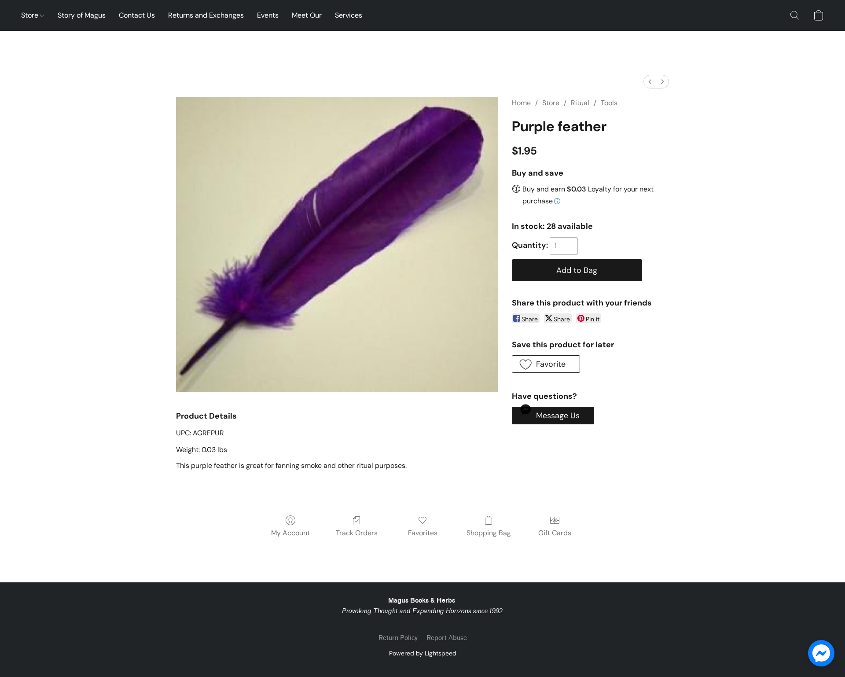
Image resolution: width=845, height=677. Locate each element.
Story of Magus (82, 15)
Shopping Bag (489, 532)
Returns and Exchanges (206, 15)
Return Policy (398, 638)
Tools (609, 102)
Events (268, 15)
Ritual (580, 102)
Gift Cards (554, 532)
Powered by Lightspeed (422, 653)
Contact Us (137, 15)
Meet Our (307, 15)
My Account (290, 532)
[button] (795, 15)
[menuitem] (650, 81)
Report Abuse (446, 638)
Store (30, 15)
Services (348, 15)
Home (521, 102)
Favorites (422, 532)
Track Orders (357, 532)
